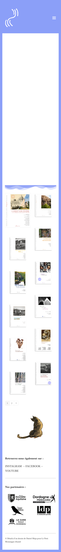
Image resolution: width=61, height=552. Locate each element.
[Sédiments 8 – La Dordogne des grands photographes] (43, 370)
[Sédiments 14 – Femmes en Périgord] (43, 269)
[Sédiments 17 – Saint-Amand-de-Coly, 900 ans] (17, 245)
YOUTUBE (12, 470)
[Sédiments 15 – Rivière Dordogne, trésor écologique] (17, 278)
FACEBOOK (33, 466)
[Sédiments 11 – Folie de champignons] (17, 346)
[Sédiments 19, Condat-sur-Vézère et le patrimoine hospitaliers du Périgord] (17, 206)
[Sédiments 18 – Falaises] (43, 202)
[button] (54, 18)
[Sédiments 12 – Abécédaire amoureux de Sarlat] (43, 302)
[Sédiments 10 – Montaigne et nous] (43, 336)
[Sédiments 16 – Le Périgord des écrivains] (43, 235)
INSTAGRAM (13, 466)
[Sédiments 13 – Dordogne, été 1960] (17, 312)
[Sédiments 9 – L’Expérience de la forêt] (17, 379)
